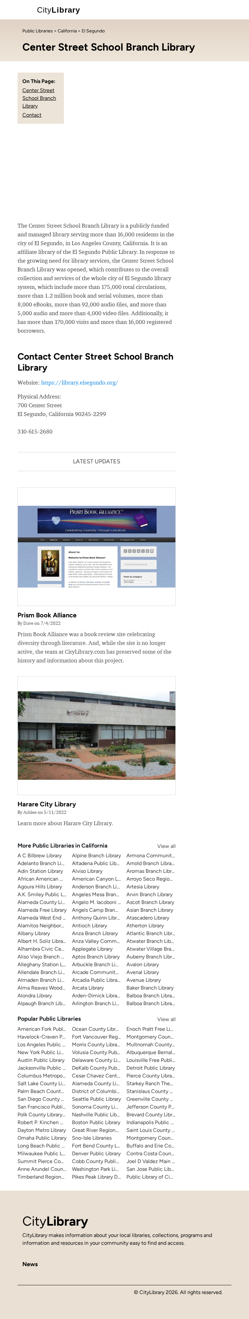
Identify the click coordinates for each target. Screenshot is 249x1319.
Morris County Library (96, 1044)
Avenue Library (143, 980)
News (30, 1264)
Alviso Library (87, 871)
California (67, 31)
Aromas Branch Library (152, 871)
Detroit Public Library (150, 1068)
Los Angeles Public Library (47, 1044)
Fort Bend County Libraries (103, 1146)
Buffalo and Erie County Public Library (170, 1146)
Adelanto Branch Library (45, 863)
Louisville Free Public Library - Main (167, 1060)
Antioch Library (89, 925)
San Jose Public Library (152, 1169)
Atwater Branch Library (152, 941)
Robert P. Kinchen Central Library (56, 1122)
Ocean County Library (97, 1029)
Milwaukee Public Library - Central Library (65, 1153)
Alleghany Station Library (46, 964)
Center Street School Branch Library (39, 98)
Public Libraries (37, 31)
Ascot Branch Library (150, 902)
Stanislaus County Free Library (161, 1091)
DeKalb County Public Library (105, 1068)
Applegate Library (92, 949)
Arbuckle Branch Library (99, 964)
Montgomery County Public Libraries (168, 1138)
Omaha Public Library (42, 1138)
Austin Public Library (41, 1060)
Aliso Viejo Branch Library (47, 957)
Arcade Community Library (103, 972)
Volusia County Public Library (105, 1052)
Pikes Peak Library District (101, 1177)
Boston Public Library (96, 1122)
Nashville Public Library (98, 1114)
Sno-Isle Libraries (92, 1138)
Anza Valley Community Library (108, 941)
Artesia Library (142, 887)
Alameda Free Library (42, 910)
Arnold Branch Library (151, 863)
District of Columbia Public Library (111, 1091)
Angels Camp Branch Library (104, 910)
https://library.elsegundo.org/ (79, 382)
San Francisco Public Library (50, 1107)
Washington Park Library (99, 1169)
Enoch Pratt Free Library (154, 1029)
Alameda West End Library (48, 918)
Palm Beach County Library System (58, 1091)
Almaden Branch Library (45, 980)
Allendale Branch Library (45, 972)
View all (160, 846)
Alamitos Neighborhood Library (53, 925)
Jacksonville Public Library (48, 1068)
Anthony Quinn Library (98, 918)
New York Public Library (45, 1052)
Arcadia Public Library (97, 980)
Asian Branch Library (149, 910)
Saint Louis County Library (156, 1130)
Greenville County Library (155, 1099)
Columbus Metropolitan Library (53, 1076)
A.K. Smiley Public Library (47, 894)
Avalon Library (142, 964)
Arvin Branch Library (149, 894)
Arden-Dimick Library (96, 995)
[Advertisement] (124, 172)
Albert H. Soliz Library (42, 941)
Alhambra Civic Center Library (52, 949)
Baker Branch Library (149, 988)
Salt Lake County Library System (55, 1083)
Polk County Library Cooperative (55, 1114)
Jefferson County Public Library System (172, 1107)
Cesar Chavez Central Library (105, 1076)
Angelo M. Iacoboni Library (102, 902)
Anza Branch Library (95, 933)
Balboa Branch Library (151, 995)
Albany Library (34, 933)
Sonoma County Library (99, 1107)
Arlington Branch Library (99, 1003)
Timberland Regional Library (50, 1177)
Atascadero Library (147, 918)
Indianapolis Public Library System (165, 1122)
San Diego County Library (47, 1099)
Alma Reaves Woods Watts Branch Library (65, 988)
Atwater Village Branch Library (161, 949)
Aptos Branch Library (96, 957)
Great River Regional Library (104, 1130)
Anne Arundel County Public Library (59, 1169)
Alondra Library (35, 995)
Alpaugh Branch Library (44, 1003)
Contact (32, 115)
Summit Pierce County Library (53, 1161)
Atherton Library (145, 925)
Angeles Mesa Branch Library (105, 894)
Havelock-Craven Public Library (54, 1037)
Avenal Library (142, 972)
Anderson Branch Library (100, 887)
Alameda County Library (45, 902)
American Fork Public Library (51, 1029)
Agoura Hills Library (40, 887)
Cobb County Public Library (103, 1161)
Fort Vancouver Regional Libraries (110, 1037)
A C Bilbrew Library (40, 855)
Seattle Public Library (96, 1099)
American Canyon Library (101, 879)
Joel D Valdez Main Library (156, 1161)
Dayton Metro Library (42, 1130)
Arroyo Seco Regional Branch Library (168, 879)
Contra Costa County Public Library (167, 1153)
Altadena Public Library (98, 863)
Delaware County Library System (110, 1060)
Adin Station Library (40, 871)
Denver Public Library (96, 1153)
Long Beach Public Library (47, 1146)
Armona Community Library (158, 855)
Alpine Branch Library (96, 855)
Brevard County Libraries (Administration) (174, 1114)
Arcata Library (88, 988)
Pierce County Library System (160, 1076)
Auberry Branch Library (152, 957)
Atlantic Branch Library (152, 933)
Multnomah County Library (157, 1044)
